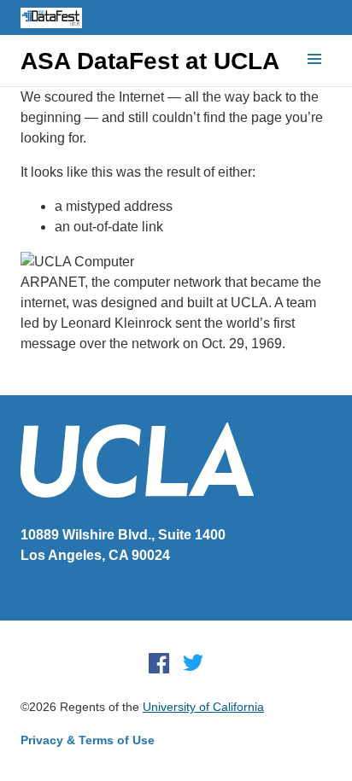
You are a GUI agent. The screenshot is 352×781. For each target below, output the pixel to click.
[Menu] (314, 60)
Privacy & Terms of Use (88, 740)
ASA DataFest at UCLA (150, 61)
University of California (203, 707)
